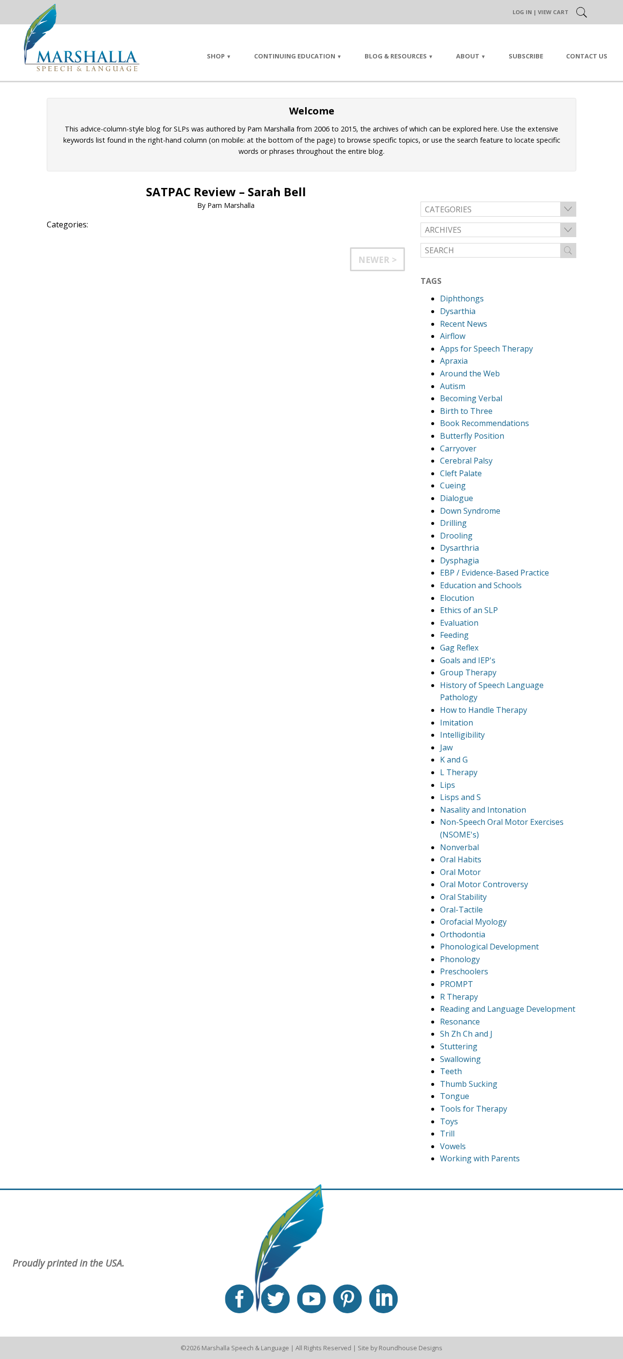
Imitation (456, 722)
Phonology (460, 959)
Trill (447, 1133)
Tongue (454, 1096)
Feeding (454, 635)
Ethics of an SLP (469, 610)
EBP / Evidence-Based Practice (494, 572)
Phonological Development (489, 946)
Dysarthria (459, 547)
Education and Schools (481, 585)
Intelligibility (462, 734)
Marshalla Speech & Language (245, 1347)
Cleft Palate (461, 473)
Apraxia (454, 360)
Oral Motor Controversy (484, 884)
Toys (449, 1121)
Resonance (460, 1021)
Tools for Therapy (473, 1108)
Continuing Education (294, 56)
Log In (522, 12)
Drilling (453, 523)
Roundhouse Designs (410, 1347)
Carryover (458, 448)
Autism (452, 386)
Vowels (453, 1146)
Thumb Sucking (468, 1084)
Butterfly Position (472, 435)
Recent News (463, 323)
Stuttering (458, 1046)
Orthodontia (462, 934)
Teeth (451, 1071)
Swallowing (460, 1059)
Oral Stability (463, 897)
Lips (447, 785)
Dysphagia (459, 560)
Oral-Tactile (461, 909)
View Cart (553, 12)
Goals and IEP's (467, 660)
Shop (216, 56)
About (467, 56)
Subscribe (526, 56)
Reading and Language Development (507, 1009)
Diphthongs (462, 298)
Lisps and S (460, 797)
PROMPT (456, 984)
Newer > (377, 259)
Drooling (456, 535)
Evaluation (459, 622)
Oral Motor (460, 872)
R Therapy (459, 996)
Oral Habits (460, 859)
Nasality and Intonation (483, 809)
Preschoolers (464, 971)
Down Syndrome (470, 510)
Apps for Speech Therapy (486, 348)
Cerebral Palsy (466, 460)
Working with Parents (480, 1158)
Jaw (446, 747)
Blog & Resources (396, 56)
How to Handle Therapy (483, 710)
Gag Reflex (459, 647)
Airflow (452, 336)
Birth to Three (466, 411)
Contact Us (586, 56)
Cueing (453, 485)
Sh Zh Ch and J (466, 1033)
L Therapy (458, 772)
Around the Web (470, 373)
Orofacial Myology (473, 921)
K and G (454, 759)
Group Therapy (468, 672)
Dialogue (456, 498)
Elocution (457, 598)
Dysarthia (458, 311)
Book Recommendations (484, 423)
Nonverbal (459, 847)
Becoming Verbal (471, 398)
